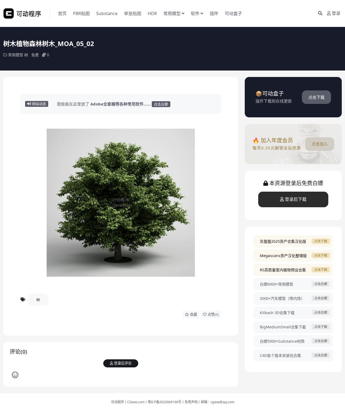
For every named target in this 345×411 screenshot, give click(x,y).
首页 (62, 13)
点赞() (213, 314)
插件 (214, 13)
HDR (152, 13)
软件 (195, 13)
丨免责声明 (189, 402)
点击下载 (316, 97)
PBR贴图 (81, 13)
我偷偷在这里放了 (112, 104)
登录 (336, 13)
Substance (107, 13)
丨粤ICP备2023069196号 (162, 402)
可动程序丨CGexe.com (127, 402)
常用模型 (172, 13)
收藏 (193, 314)
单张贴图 (132, 13)
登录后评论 (123, 363)
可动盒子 (233, 13)
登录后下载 (295, 199)
